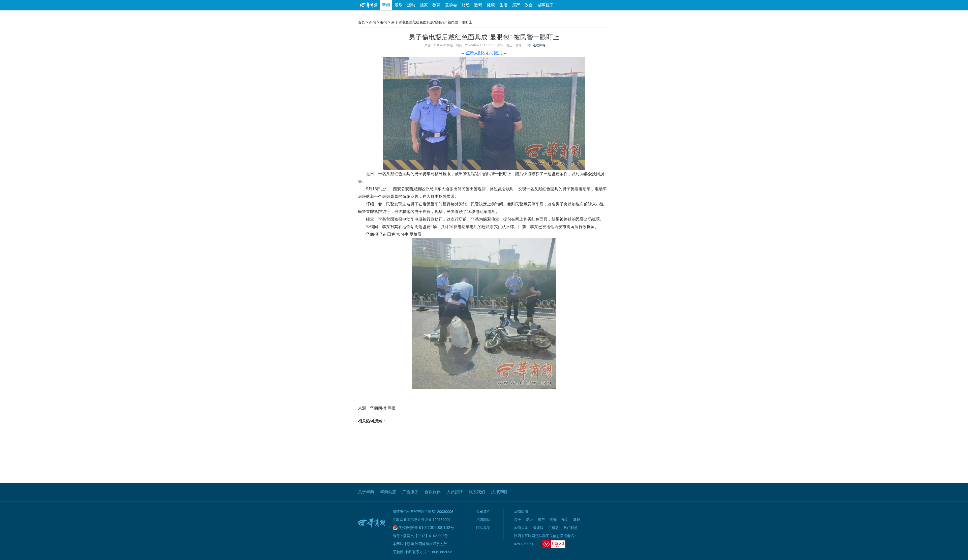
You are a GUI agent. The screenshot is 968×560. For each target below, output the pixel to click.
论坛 (550, 15)
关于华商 (366, 492)
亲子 (517, 520)
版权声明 (539, 45)
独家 (424, 5)
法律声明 (499, 492)
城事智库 (545, 5)
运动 (411, 5)
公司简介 (483, 512)
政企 (529, 5)
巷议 (576, 520)
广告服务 (410, 492)
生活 (503, 5)
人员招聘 (455, 492)
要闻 (383, 22)
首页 (361, 22)
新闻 (386, 5)
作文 (564, 520)
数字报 (564, 15)
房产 (516, 5)
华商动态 (388, 492)
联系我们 (477, 492)
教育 (436, 5)
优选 (604, 15)
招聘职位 (483, 520)
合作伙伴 (433, 492)
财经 (466, 5)
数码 (478, 5)
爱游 (592, 15)
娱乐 (399, 5)
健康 (491, 5)
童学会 (451, 5)
